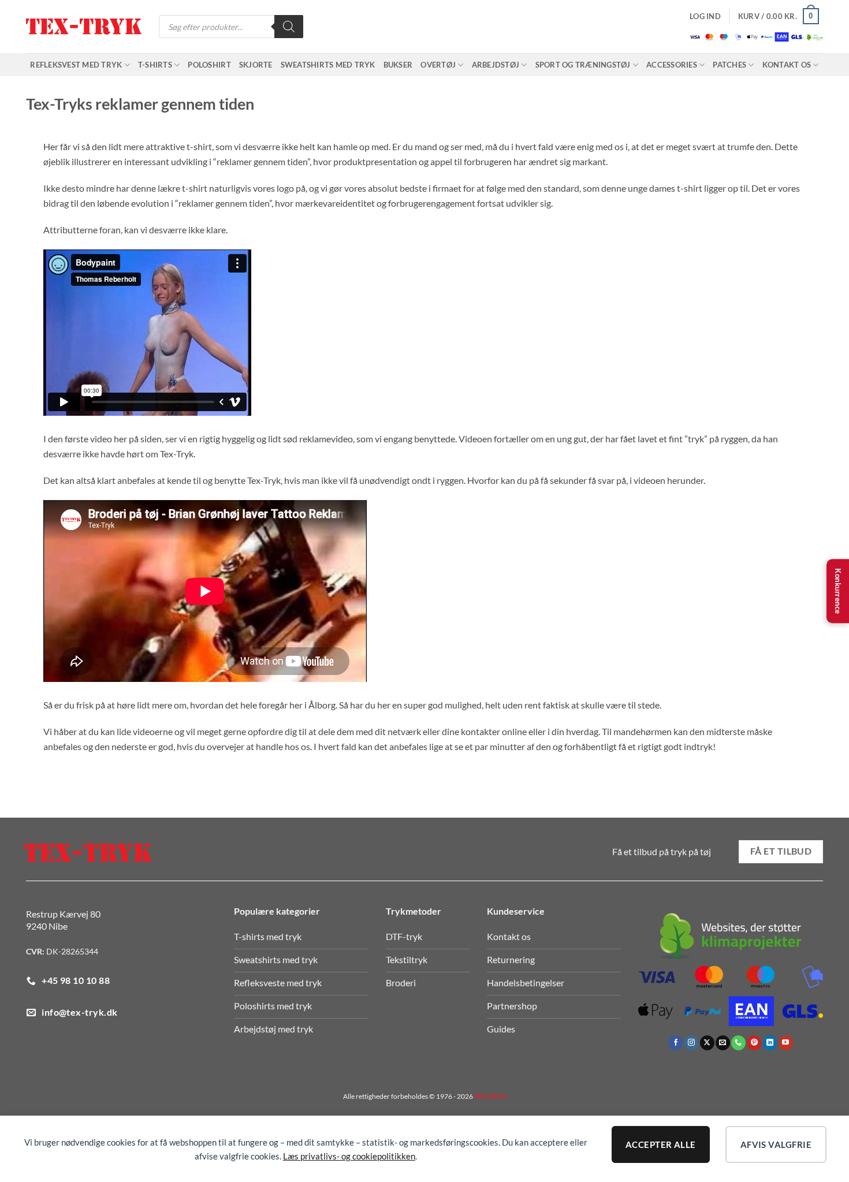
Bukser (398, 64)
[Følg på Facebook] (675, 1042)
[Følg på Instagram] (691, 1042)
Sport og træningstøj (583, 64)
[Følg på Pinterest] (754, 1042)
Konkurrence (838, 591)
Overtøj (438, 64)
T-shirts (155, 64)
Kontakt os (786, 64)
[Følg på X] (707, 1042)
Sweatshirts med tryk (328, 64)
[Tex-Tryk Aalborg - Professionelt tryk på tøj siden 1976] (84, 26)
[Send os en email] (723, 1042)
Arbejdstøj (496, 64)
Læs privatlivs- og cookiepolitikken (349, 1156)
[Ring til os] (738, 1042)
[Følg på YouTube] (786, 1042)
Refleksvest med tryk (76, 64)
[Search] (288, 26)
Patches (729, 64)
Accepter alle (660, 1144)
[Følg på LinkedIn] (770, 1042)
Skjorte (256, 64)
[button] (705, 16)
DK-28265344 (72, 951)
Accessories (671, 64)
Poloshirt (209, 64)
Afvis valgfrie (775, 1144)
